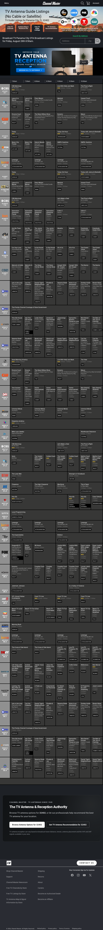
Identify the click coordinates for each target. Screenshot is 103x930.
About (40, 882)
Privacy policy (52, 928)
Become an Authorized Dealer (49, 894)
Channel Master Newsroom (17, 882)
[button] (6, 3)
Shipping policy (76, 928)
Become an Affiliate (45, 899)
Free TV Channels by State (16, 888)
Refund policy (41, 928)
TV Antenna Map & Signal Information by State (16, 900)
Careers (41, 888)
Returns (41, 877)
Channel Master (16, 928)
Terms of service (64, 928)
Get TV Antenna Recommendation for (68, 825)
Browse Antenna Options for (27, 825)
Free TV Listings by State (15, 894)
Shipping (41, 871)
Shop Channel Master (14, 871)
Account (96, 3)
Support (9, 877)
